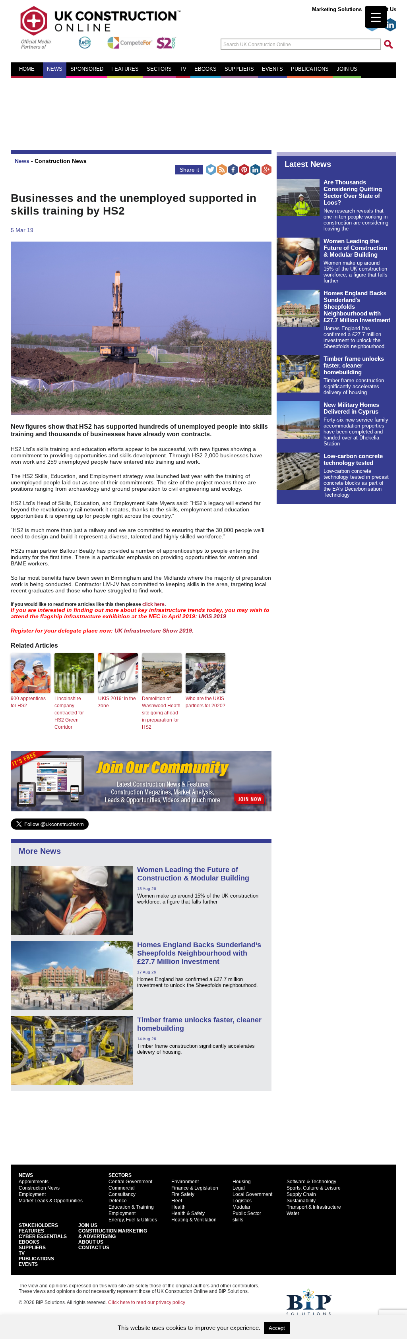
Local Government (252, 1194)
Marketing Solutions (337, 9)
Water (293, 1213)
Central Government (130, 1181)
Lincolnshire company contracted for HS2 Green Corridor (69, 713)
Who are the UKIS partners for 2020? (205, 702)
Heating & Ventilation (194, 1220)
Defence (118, 1201)
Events (272, 69)
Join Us (87, 1225)
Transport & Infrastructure (314, 1207)
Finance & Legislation (194, 1188)
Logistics (242, 1201)
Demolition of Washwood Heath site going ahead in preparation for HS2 (161, 713)
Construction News (61, 161)
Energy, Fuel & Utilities (133, 1220)
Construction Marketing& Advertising (112, 1233)
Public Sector (247, 1213)
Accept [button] (277, 1328)
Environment (185, 1181)
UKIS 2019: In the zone (117, 702)
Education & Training (131, 1207)
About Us (90, 1242)
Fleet (176, 1201)
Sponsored (86, 69)
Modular (241, 1207)
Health (178, 1207)
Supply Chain (301, 1194)
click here (153, 604)
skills (238, 1220)
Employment (32, 1194)
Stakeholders (38, 1225)
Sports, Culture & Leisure (314, 1188)
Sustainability (301, 1201)
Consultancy (122, 1194)
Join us (347, 69)
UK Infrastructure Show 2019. (154, 630)
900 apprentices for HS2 (28, 702)
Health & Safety (188, 1213)
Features (125, 69)
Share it (189, 169)
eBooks (205, 69)
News (54, 69)
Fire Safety (182, 1194)
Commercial (122, 1188)
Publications (310, 69)
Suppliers (239, 69)
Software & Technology (311, 1181)
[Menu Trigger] (376, 17)
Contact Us (93, 1247)
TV (183, 69)
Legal (239, 1188)
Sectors (159, 69)
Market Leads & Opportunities (51, 1201)
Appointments (33, 1181)
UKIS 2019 (212, 616)
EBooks (29, 1242)
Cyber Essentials (43, 1236)
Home (27, 69)
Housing (242, 1181)
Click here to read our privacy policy (146, 1302)
